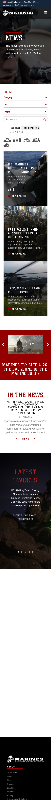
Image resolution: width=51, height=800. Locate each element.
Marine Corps (25, 759)
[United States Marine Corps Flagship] (18, 13)
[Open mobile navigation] (45, 13)
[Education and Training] (17, 140)
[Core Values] (26, 140)
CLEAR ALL (17, 132)
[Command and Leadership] (36, 140)
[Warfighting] (7, 145)
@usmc (16, 515)
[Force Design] (7, 140)
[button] (24, 5)
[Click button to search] (44, 119)
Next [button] (25, 438)
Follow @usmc (25, 519)
